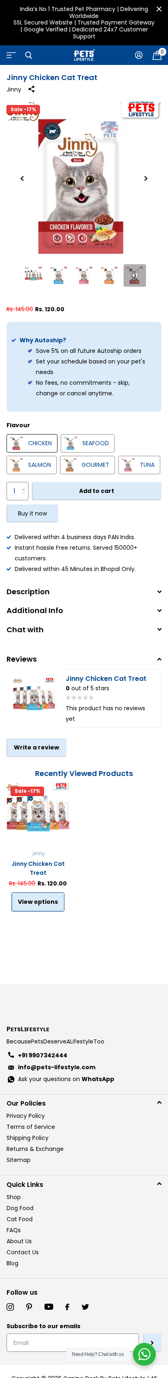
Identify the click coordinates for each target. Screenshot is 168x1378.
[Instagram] (10, 1307)
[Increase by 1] (25, 484)
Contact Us (23, 1252)
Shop (14, 1197)
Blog (12, 1263)
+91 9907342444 (42, 1055)
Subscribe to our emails (43, 1326)
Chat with (25, 629)
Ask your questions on (66, 1079)
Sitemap (19, 1160)
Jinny (14, 89)
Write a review (36, 747)
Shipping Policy (28, 1138)
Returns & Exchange (35, 1149)
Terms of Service (31, 1127)
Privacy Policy (26, 1116)
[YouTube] (48, 1307)
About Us (19, 1241)
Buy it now (32, 513)
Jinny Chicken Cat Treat (38, 868)
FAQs (14, 1230)
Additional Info (35, 610)
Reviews (22, 659)
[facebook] (67, 1307)
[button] (22, 178)
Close (159, 9)
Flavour (18, 425)
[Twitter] (85, 1307)
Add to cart (96, 491)
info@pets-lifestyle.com (56, 1067)
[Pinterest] (29, 1307)
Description (28, 591)
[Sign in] (139, 55)
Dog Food (20, 1208)
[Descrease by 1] (25, 497)
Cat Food (20, 1219)
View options (38, 902)
